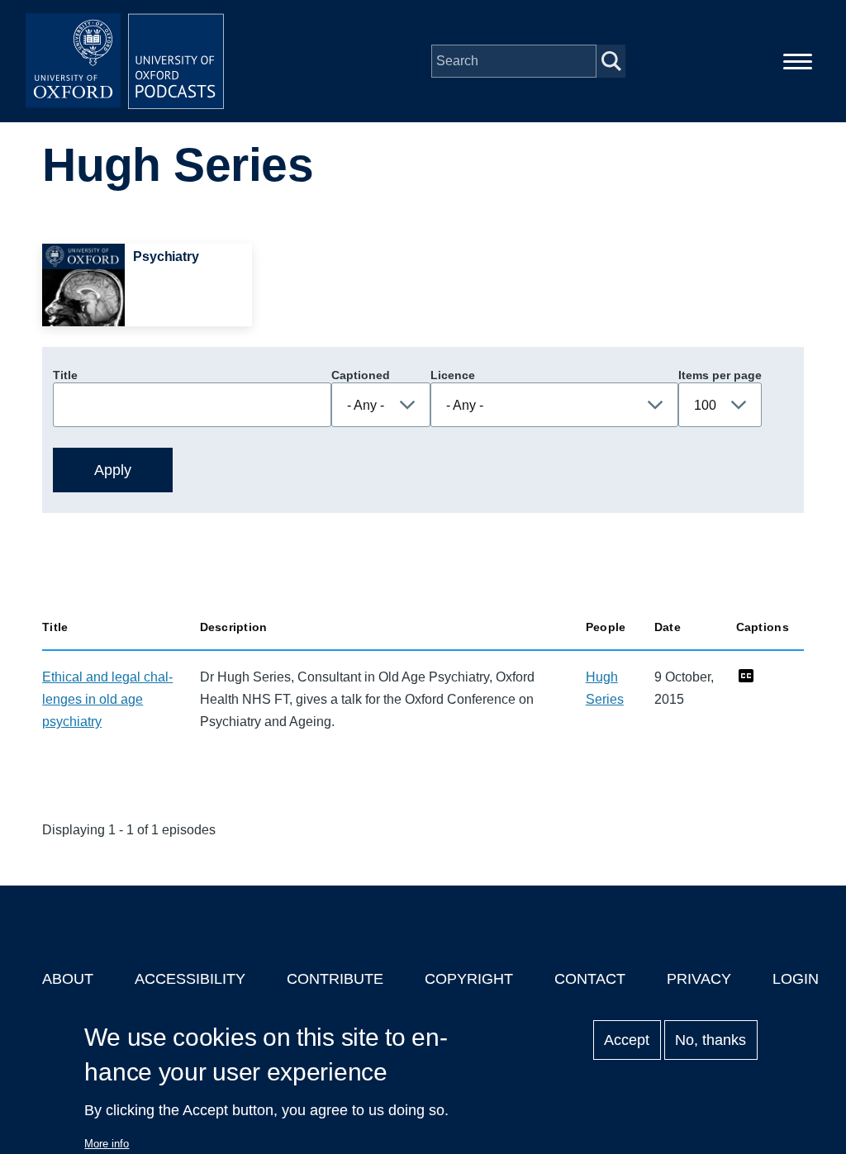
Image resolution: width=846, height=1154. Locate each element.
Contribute (335, 979)
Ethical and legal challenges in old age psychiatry (107, 699)
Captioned (360, 375)
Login (795, 979)
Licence (452, 375)
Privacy (699, 979)
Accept (626, 1040)
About (67, 979)
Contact (589, 979)
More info (106, 1143)
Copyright (469, 979)
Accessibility (190, 979)
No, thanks (710, 1040)
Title (65, 375)
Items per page (720, 375)
